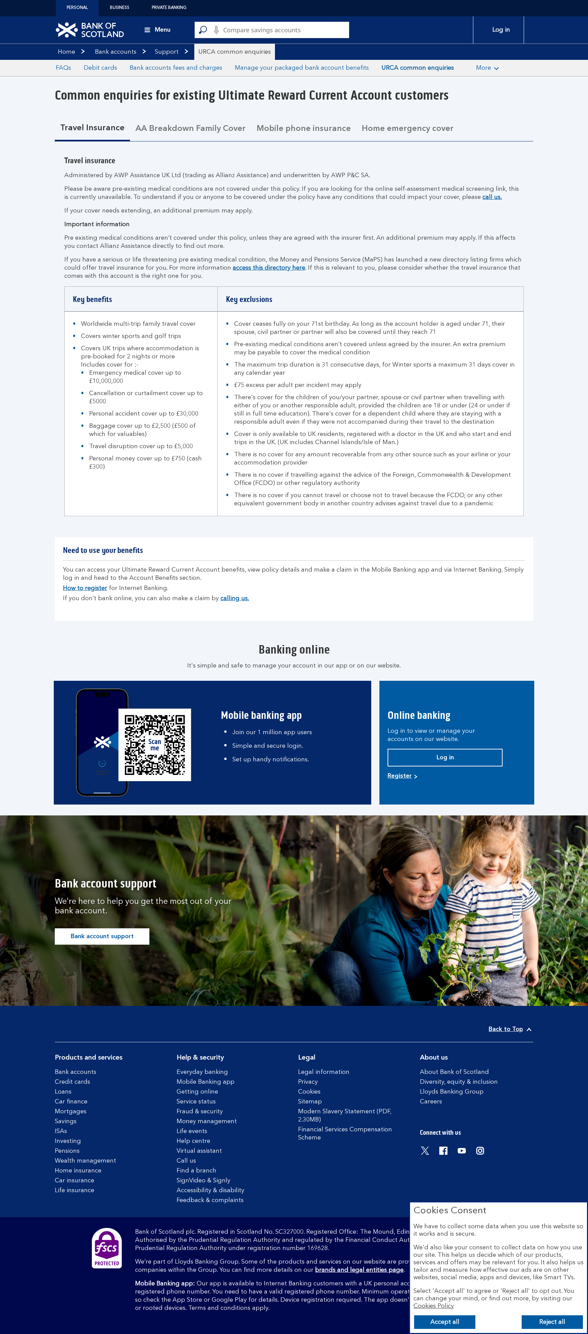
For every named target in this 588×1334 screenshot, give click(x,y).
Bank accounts (115, 52)
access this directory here (269, 268)
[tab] (92, 129)
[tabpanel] (294, 340)
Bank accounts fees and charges (176, 68)
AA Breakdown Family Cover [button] (190, 129)
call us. (492, 197)
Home (66, 52)
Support (167, 52)
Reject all (552, 1322)
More (483, 68)
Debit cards (100, 68)
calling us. (234, 598)
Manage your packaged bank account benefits (302, 68)
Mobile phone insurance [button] (304, 129)
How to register (85, 588)
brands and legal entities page (359, 1270)
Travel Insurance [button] (92, 128)
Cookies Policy (433, 1306)
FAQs (63, 68)
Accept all (444, 1322)
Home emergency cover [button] (408, 129)
